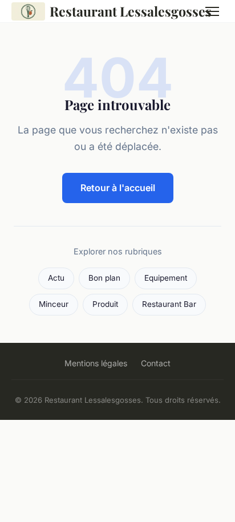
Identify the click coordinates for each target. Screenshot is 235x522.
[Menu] (212, 11)
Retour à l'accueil (117, 187)
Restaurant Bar (169, 304)
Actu (56, 277)
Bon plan (104, 277)
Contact (156, 363)
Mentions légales (95, 363)
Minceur (53, 304)
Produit (105, 304)
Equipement (165, 277)
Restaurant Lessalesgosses (118, 11)
